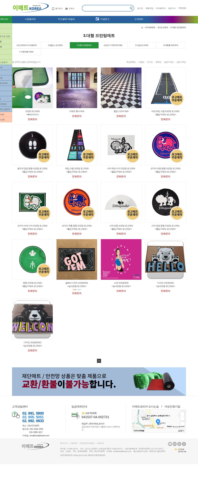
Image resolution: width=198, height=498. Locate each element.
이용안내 (100, 443)
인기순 (150, 62)
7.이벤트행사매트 (26, 52)
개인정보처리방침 (87, 443)
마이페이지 (160, 8)
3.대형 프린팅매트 (178, 27)
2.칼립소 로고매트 (55, 45)
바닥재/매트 (150, 27)
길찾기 (181, 430)
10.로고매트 (163, 27)
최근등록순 (131, 62)
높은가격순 (169, 62)
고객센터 (138, 19)
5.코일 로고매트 (141, 45)
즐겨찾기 (59, 8)
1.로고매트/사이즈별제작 (26, 45)
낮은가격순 (181, 62)
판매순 (158, 62)
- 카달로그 (104, 19)
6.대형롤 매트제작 (170, 45)
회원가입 (149, 8)
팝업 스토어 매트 (121, 111)
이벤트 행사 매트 (76, 111)
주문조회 (182, 8)
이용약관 (73, 443)
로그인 (140, 8)
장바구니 (172, 8)
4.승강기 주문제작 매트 (113, 45)
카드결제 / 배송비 (66, 19)
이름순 (141, 62)
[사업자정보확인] (156, 449)
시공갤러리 (30, 19)
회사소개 (63, 443)
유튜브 (71, 8)
